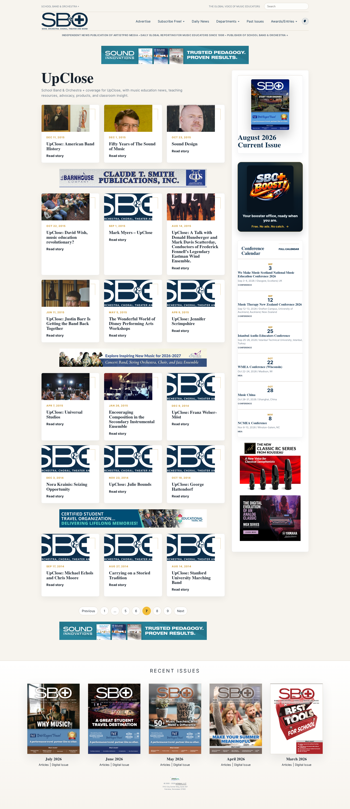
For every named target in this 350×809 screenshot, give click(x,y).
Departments (226, 21)
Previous (88, 611)
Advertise (143, 21)
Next (180, 611)
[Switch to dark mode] (305, 21)
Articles (44, 764)
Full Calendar (289, 249)
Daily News (200, 21)
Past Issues (255, 21)
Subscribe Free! (169, 21)
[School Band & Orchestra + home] (64, 21)
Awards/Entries (282, 21)
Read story (55, 156)
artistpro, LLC (181, 783)
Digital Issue (60, 764)
